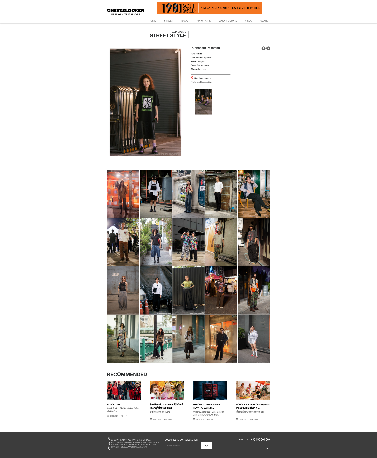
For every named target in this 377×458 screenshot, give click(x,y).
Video (248, 21)
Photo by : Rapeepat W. (201, 82)
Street (168, 21)
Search (265, 21)
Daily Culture (228, 21)
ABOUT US (244, 439)
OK (206, 446)
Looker (258, 434)
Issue (184, 21)
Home (152, 21)
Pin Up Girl (203, 21)
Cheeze (248, 434)
